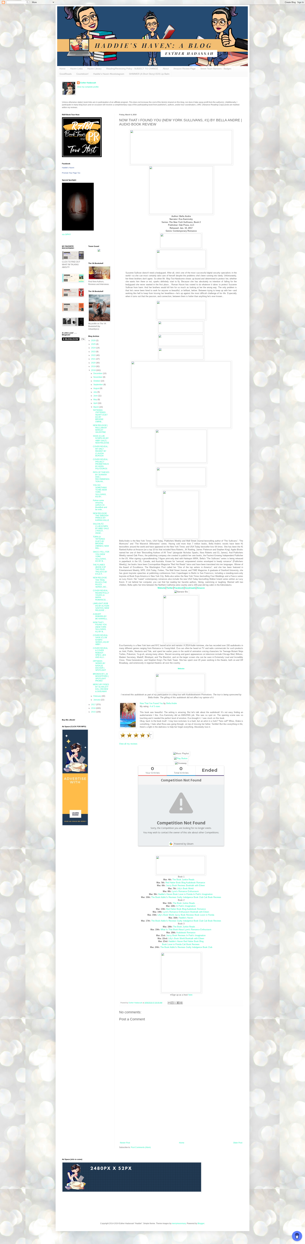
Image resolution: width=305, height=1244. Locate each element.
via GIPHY (66, 234)
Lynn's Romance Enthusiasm (185, 891)
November (98, 377)
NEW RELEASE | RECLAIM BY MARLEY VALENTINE (100, 428)
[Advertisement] (181, 1115)
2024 (93, 348)
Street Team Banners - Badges (215, 68)
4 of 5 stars (155, 706)
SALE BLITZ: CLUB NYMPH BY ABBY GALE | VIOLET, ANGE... (101, 528)
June (95, 396)
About (166, 68)
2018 (93, 370)
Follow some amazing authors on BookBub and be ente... (100, 505)
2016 (93, 708)
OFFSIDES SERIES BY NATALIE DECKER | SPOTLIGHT (99, 665)
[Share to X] (175, 1002)
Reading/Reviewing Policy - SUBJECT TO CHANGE (132, 68)
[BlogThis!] (172, 1002)
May (95, 399)
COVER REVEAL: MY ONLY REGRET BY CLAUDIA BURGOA (100, 451)
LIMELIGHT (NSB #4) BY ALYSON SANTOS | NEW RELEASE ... (101, 606)
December (98, 373)
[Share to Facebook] (178, 1002)
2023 (93, 352)
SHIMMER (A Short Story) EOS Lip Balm (149, 74)
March (96, 407)
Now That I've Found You (151, 703)
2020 (93, 363)
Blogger (201, 1223)
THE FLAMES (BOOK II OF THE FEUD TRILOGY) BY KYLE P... (100, 569)
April (95, 403)
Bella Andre (171, 703)
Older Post (237, 1143)
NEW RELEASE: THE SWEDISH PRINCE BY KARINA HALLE (101, 516)
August (96, 388)
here (190, 995)
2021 (93, 359)
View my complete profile (88, 87)
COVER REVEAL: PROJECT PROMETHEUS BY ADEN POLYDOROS (101, 464)
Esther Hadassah (88, 83)
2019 (93, 366)
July (95, 392)
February (97, 696)
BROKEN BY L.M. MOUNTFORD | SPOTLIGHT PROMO (101, 677)
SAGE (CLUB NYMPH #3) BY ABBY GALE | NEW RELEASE (101, 439)
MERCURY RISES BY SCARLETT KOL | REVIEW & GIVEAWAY (101, 687)
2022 (93, 355)
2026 (93, 340)
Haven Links (76, 68)
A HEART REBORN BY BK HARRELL (100, 616)
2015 (93, 712)
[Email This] (169, 1002)
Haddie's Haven (68, 168)
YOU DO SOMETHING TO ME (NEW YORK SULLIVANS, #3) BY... (100, 491)
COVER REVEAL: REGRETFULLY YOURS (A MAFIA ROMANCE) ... (101, 595)
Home (62, 68)
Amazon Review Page (184, 68)
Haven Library (94, 68)
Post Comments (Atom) (141, 1147)
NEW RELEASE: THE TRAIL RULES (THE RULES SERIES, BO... (100, 582)
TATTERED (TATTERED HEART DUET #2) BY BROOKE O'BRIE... (100, 416)
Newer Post (125, 1143)
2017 (93, 704)
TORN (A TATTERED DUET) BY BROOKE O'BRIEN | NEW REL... (101, 542)
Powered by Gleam (183, 843)
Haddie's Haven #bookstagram (108, 74)
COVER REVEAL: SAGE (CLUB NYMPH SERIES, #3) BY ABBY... (101, 640)
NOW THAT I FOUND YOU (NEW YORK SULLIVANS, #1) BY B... (100, 627)
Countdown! (82, 74)
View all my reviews (128, 744)
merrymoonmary (179, 1223)
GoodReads (66, 74)
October (97, 381)
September (98, 384)
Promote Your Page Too (71, 173)
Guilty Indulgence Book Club (199, 947)
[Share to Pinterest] (181, 1002)
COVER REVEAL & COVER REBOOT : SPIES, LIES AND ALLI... (100, 653)
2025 (93, 344)
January (97, 700)
